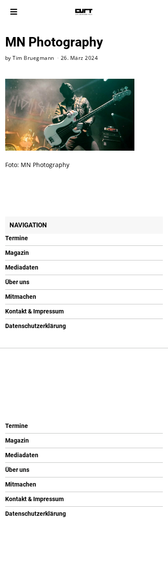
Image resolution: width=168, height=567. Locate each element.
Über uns (17, 282)
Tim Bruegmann (33, 57)
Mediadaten (21, 267)
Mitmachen (20, 296)
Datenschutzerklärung (35, 325)
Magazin (17, 252)
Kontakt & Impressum (34, 311)
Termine (16, 238)
